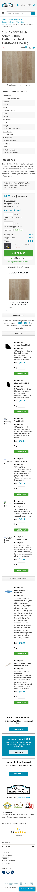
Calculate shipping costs (13, 227)
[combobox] (18, 13)
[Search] (33, 13)
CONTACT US (6, 852)
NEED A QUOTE (7, 855)
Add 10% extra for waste (14, 217)
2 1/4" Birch (6, 24)
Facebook (3, 872)
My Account (26, 5)
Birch (22, 22)
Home (4, 19)
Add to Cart (21, 374)
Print (30, 48)
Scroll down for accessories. (18, 85)
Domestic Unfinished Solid (10, 22)
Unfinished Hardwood (15, 19)
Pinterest (12, 872)
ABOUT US (5, 858)
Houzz (8, 872)
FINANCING (6, 863)
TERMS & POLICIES (9, 861)
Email (23, 48)
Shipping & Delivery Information (18, 267)
